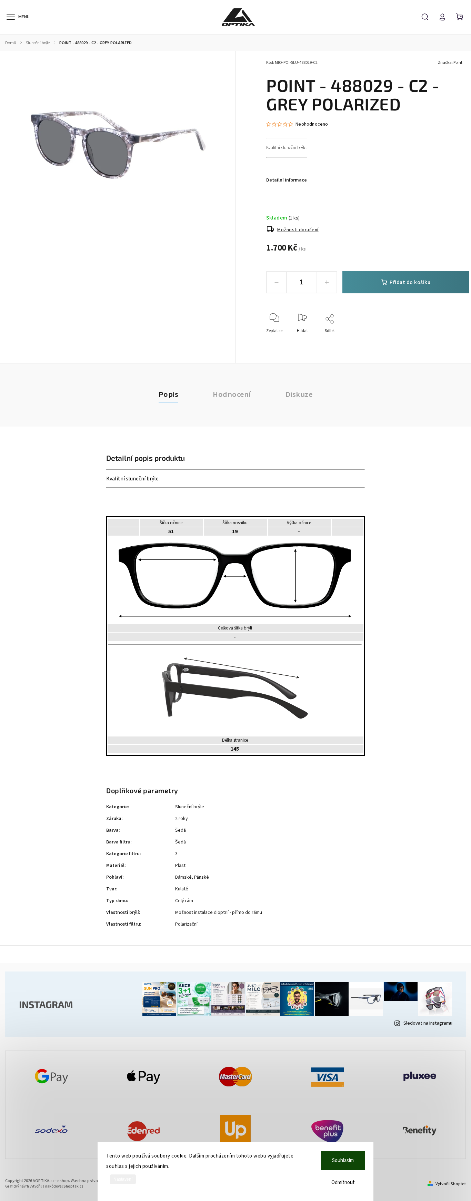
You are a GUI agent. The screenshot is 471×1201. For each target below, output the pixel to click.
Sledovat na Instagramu (427, 1023)
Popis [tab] (169, 394)
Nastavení (122, 1179)
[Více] (10, 16)
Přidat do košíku (410, 282)
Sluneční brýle (189, 806)
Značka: (450, 63)
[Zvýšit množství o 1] (327, 282)
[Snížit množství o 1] (276, 282)
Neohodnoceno (311, 124)
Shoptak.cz (73, 1186)
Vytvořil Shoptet (450, 1184)
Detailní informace (286, 180)
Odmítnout (343, 1182)
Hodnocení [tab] (232, 394)
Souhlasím (343, 1160)
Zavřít (448, 340)
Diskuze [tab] (299, 394)
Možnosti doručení (298, 229)
